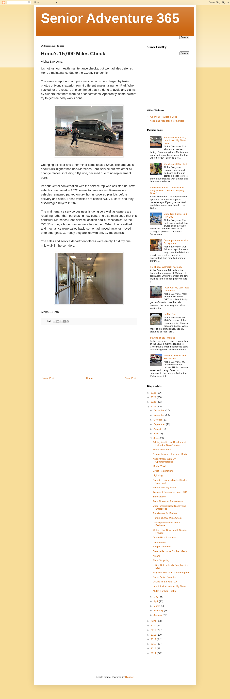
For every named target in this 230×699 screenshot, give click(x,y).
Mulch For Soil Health (164, 591)
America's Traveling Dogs (163, 116)
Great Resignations (163, 470)
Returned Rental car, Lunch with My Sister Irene (175, 140)
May (156, 596)
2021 (154, 621)
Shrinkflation (159, 496)
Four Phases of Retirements (168, 501)
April (156, 601)
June (156, 438)
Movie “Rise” (159, 466)
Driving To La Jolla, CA (165, 581)
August (158, 429)
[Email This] (55, 321)
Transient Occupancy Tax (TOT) (170, 492)
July (156, 433)
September (160, 424)
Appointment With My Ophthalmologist (164, 460)
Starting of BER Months (162, 337)
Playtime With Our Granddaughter (171, 572)
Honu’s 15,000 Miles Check (167, 517)
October (158, 419)
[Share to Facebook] (64, 321)
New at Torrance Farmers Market (170, 454)
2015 (154, 648)
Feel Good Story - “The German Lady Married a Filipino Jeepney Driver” (167, 190)
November (159, 415)
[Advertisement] (89, 351)
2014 (154, 653)
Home (89, 378)
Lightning (158, 475)
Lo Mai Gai (169, 314)
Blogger (129, 677)
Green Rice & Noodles (165, 537)
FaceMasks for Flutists (165, 513)
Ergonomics (159, 542)
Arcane (156, 555)
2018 (154, 634)
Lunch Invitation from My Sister (169, 586)
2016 (154, 643)
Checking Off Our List (175, 164)
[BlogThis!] (58, 321)
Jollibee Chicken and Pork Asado (175, 357)
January (158, 615)
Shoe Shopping (161, 560)
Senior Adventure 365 (110, 18)
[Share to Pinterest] (67, 321)
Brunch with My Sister (164, 487)
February (159, 610)
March (157, 606)
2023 (154, 401)
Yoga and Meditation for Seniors (167, 120)
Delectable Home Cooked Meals (170, 551)
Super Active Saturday (164, 577)
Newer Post (48, 378)
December (159, 410)
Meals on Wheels (162, 449)
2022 (154, 406)
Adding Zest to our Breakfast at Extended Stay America (169, 443)
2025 (154, 392)
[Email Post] (48, 321)
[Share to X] (61, 321)
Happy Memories (162, 546)
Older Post (130, 378)
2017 (154, 639)
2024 (154, 397)
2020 (154, 625)
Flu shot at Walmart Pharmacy (166, 266)
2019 (154, 630)
